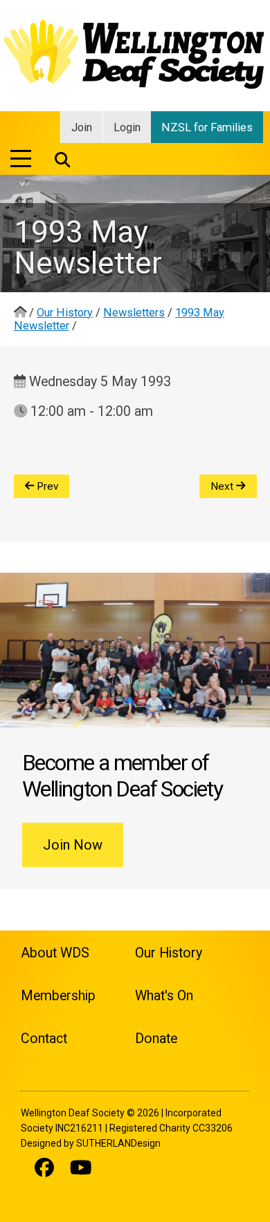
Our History (65, 312)
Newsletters (134, 312)
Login (127, 127)
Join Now (72, 845)
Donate (156, 1039)
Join (81, 127)
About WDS (55, 953)
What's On (164, 996)
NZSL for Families (207, 127)
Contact (44, 1039)
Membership (58, 996)
